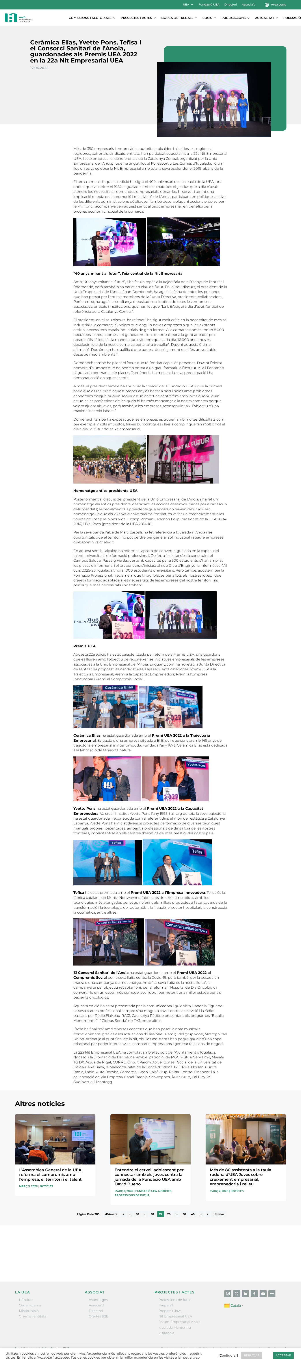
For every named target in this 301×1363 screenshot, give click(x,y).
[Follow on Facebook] (254, 1293)
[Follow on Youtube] (263, 1293)
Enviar (275, 1264)
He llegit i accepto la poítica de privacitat (214, 1255)
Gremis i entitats (32, 1316)
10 (137, 1214)
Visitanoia (166, 1333)
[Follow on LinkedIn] (245, 1293)
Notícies (46, 1186)
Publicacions (233, 18)
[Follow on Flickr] (271, 1293)
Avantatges (98, 1300)
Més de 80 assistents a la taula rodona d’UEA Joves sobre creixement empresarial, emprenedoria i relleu (240, 1177)
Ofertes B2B (98, 1316)
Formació (292, 18)
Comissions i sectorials (90, 18)
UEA (186, 4)
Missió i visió (29, 1311)
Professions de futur (132, 1195)
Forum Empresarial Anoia (179, 1322)
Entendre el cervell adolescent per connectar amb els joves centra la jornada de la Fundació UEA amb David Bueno (149, 1177)
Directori (230, 4)
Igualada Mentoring (174, 1327)
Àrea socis (278, 4)
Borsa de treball (177, 18)
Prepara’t (165, 1305)
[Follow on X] (236, 1293)
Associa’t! (248, 4)
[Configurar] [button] (228, 1355)
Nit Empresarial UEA (175, 1316)
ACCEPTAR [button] (283, 1355)
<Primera (110, 1214)
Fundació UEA (209, 4)
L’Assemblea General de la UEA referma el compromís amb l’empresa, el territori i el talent (50, 1175)
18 (152, 1214)
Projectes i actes (136, 18)
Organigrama (30, 1305)
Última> (219, 1214)
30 (184, 1214)
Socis (207, 18)
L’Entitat (26, 1300)
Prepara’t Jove (170, 1311)
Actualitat (264, 18)
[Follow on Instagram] (227, 1293)
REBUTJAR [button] (251, 1355)
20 (169, 1214)
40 (193, 1214)
